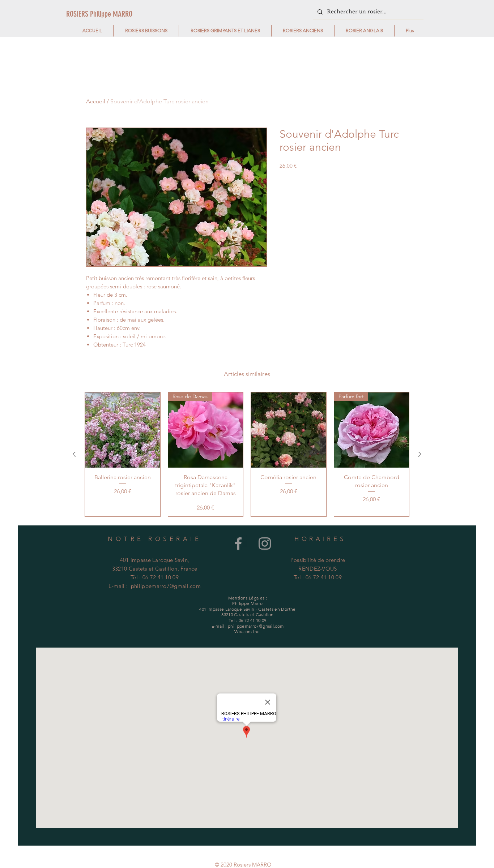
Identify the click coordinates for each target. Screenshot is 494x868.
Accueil (95, 101)
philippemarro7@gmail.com (166, 586)
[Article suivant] (420, 454)
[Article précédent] (74, 454)
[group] (247, 454)
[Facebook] (238, 543)
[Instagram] (264, 543)
